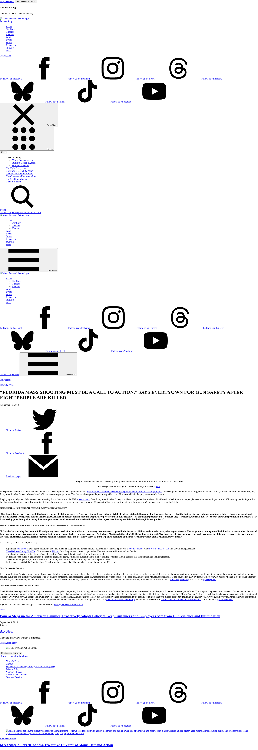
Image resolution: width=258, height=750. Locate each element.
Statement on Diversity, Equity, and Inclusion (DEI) (30, 666)
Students (10, 48)
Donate (15, 374)
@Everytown (209, 579)
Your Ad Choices (14, 672)
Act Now (6, 631)
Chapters (10, 31)
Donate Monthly (20, 212)
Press (8, 50)
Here (158, 486)
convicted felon (136, 548)
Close (3, 152)
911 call (55, 551)
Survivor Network (20, 165)
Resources (11, 45)
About (9, 26)
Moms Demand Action (22, 160)
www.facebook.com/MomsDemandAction (181, 599)
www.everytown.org (179, 579)
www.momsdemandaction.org (120, 599)
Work (8, 37)
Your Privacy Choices (16, 674)
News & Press (6, 385)
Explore (49, 149)
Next (2, 609)
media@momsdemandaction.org (69, 604)
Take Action (5, 55)
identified (21, 548)
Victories (10, 34)
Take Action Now (8, 643)
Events (9, 40)
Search (3, 209)
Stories (9, 42)
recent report (84, 499)
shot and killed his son (158, 548)
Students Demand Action (24, 163)
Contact (9, 664)
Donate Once (34, 212)
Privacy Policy (13, 669)
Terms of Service (14, 677)
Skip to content (7, 1)
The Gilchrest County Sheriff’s (20, 551)
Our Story (10, 29)
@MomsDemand (225, 599)
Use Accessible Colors (26, 1)
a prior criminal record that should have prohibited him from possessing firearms (124, 491)
